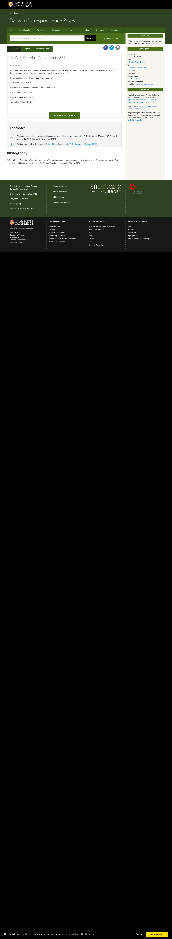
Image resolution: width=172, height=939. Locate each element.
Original (27, 49)
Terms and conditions (17, 242)
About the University (97, 221)
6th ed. (52, 144)
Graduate (52, 229)
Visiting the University (96, 229)
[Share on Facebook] (105, 47)
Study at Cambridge (57, 221)
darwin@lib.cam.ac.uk (19, 189)
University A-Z (15, 233)
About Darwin (24, 30)
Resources (100, 30)
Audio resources (60, 192)
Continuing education (57, 236)
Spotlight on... (133, 236)
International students (57, 233)
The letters (41, 30)
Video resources (60, 197)
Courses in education (57, 242)
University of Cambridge (22, 194)
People (72, 30)
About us (114, 30)
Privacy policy (15, 203)
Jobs (90, 242)
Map (90, 233)
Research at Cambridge (137, 221)
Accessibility (14, 237)
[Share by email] (117, 47)
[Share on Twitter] (111, 47)
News (91, 236)
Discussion (132, 233)
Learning (85, 30)
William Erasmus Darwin (138, 68)
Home (11, 13)
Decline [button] (139, 934)
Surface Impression (28, 208)
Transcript (14, 49)
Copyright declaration (19, 199)
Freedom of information (18, 240)
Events (91, 239)
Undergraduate (54, 226)
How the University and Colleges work (103, 226)
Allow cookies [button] (156, 934)
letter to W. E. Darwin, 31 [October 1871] (79, 144)
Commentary (57, 30)
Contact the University (18, 235)
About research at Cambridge (139, 239)
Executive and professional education (63, 239)
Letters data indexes (61, 203)
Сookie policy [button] (87, 934)
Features (131, 229)
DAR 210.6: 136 (134, 79)
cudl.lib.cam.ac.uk (134, 120)
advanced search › (111, 38)
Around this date (43, 49)
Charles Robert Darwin (137, 62)
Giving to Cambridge (96, 245)
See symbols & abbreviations (144, 84)
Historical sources (60, 186)
